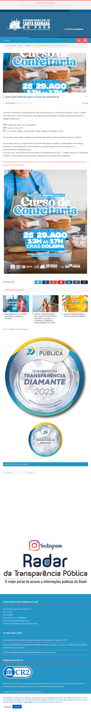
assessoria (58, 683)
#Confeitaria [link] (18, 165)
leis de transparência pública (40, 686)
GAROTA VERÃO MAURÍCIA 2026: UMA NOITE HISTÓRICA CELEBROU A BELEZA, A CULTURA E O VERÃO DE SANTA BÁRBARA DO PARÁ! (46, 5)
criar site (17, 683)
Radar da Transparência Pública (29, 692)
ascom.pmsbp (10, 103)
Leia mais (28, 702)
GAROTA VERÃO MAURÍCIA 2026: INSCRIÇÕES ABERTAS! (75, 315)
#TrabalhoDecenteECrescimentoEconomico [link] (37, 162)
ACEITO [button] (17, 706)
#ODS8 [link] (57, 162)
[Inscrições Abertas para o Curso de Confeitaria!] (45, 73)
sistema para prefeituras (32, 683)
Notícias (85, 103)
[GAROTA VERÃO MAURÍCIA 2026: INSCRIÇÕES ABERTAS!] (75, 303)
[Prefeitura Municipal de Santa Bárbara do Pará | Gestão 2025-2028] (45, 24)
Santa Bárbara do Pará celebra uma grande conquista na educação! (16, 316)
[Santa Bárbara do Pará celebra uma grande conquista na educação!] (16, 303)
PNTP (13, 692)
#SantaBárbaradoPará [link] (11, 162)
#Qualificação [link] (8, 165)
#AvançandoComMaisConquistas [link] (73, 162)
